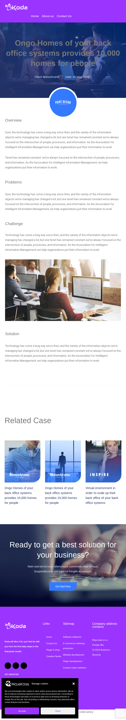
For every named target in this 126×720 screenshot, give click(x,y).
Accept (22, 711)
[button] (73, 683)
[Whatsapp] (16, 665)
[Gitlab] (24, 665)
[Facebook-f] (8, 665)
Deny (58, 711)
